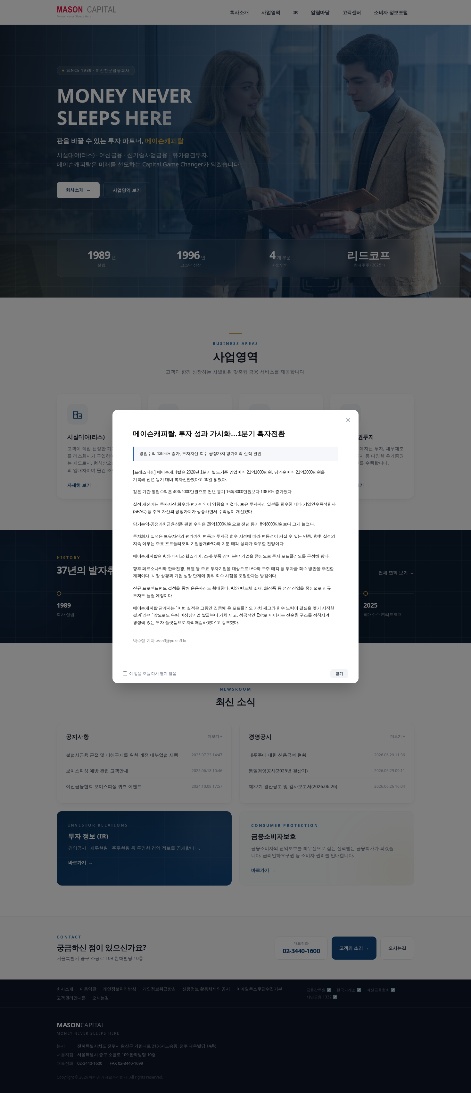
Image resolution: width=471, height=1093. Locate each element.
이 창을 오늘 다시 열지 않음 (152, 673)
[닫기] (348, 420)
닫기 (339, 673)
